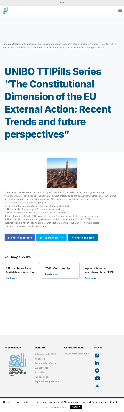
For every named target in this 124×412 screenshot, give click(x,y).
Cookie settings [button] (58, 407)
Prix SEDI (39, 372)
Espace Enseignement (46, 381)
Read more (11, 278)
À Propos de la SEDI (45, 354)
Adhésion (39, 358)
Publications (41, 377)
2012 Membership (57, 268)
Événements (41, 368)
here (44, 226)
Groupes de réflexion (45, 363)
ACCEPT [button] (76, 407)
